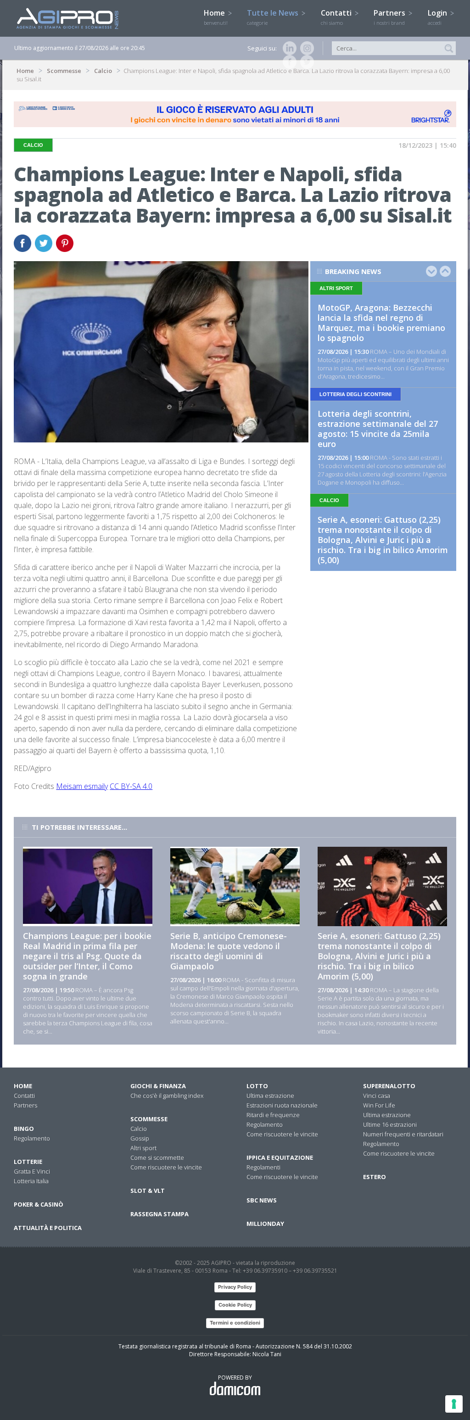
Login (438, 17)
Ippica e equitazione (279, 1157)
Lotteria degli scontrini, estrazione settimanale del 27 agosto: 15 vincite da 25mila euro (378, 428)
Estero (374, 1177)
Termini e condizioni (235, 1322)
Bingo (24, 1128)
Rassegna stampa (159, 1214)
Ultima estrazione (270, 1095)
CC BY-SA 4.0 (131, 786)
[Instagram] (305, 48)
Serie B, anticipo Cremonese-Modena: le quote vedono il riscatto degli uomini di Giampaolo (228, 951)
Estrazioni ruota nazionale (282, 1105)
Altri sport (143, 1148)
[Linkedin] (288, 48)
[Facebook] (288, 62)
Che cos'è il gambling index (166, 1095)
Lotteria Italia (31, 1181)
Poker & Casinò (38, 1204)
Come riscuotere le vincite (166, 1167)
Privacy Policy (235, 1287)
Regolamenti (263, 1167)
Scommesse (64, 71)
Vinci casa (376, 1095)
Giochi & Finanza (158, 1086)
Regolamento (32, 1138)
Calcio (103, 71)
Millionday (265, 1223)
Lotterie (28, 1161)
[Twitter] (305, 62)
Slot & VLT (147, 1190)
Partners (390, 17)
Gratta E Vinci (32, 1171)
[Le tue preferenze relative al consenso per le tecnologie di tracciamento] (454, 1404)
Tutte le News (273, 17)
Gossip (139, 1138)
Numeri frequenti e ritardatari (403, 1134)
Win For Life (379, 1105)
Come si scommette (157, 1157)
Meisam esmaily (82, 786)
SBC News (261, 1200)
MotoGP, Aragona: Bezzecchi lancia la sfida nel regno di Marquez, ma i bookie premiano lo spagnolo (381, 322)
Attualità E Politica (48, 1228)
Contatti (337, 17)
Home (216, 17)
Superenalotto (389, 1086)
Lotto (257, 1086)
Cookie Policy (235, 1305)
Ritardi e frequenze (273, 1115)
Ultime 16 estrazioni (390, 1124)
